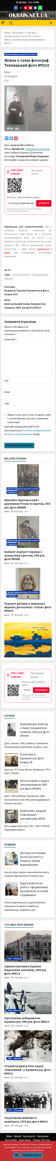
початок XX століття (21, 275)
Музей (17, 1136)
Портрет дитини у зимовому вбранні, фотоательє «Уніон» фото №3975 (27, 607)
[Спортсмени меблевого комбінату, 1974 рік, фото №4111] (28, 1098)
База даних (25, 1140)
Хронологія (29, 1136)
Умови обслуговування (19, 434)
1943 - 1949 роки (14, 959)
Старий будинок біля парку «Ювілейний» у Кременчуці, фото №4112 (27, 1069)
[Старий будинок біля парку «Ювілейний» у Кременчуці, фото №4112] (28, 1046)
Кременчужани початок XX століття (20, 54)
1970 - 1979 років (14, 1110)
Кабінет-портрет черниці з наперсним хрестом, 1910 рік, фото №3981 (24, 555)
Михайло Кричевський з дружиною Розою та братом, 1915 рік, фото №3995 (27, 503)
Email (7, 392)
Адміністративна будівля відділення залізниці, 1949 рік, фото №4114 (25, 970)
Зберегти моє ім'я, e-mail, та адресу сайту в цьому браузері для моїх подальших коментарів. (29, 418)
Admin (7, 72)
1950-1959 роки (14, 1010)
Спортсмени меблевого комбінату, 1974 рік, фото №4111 (26, 1119)
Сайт (6, 403)
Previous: (26, 290)
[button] (3, 22)
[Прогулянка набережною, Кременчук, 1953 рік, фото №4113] (28, 998)
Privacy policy (32, 1155)
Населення (42, 1136)
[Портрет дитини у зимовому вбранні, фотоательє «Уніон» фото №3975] (28, 584)
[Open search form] (51, 23)
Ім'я (6, 380)
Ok (16, 1155)
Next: (25, 304)
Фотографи (11, 1140)
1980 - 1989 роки (14, 1058)
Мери (9, 1136)
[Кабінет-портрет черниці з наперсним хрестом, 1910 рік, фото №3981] (28, 532)
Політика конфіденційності (36, 430)
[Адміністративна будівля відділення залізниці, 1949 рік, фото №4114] (28, 946)
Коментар (10, 339)
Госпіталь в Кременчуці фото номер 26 (32, 758)
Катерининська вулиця (37, 149)
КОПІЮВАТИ (43, 203)
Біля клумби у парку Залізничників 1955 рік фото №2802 (34, 784)
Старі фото (12, 492)
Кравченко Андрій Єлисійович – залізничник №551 (33, 814)
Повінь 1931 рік (41, 1140)
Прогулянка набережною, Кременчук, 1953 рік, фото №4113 (26, 1019)
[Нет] (52, 1151)
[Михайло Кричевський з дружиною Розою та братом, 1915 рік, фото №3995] (28, 480)
